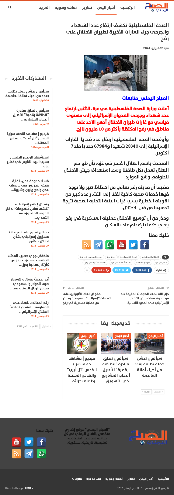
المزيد (44, 7)
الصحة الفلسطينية (128, 257)
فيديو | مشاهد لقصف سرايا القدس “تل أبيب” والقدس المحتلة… (28, 138)
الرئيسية (127, 7)
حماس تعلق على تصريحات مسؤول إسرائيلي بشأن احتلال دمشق (29, 237)
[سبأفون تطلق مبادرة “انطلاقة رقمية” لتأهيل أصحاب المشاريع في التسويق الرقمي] (116, 343)
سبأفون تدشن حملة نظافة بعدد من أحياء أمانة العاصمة (27, 93)
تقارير (87, 7)
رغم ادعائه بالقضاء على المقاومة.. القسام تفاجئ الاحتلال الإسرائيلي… (29, 307)
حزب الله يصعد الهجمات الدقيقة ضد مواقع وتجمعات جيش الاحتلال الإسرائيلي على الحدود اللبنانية (145, 298)
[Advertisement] (28, 43)
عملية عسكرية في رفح (95, 262)
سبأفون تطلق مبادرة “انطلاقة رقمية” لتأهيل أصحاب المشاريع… (31, 115)
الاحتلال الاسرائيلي (150, 257)
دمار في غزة (161, 262)
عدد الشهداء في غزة (121, 262)
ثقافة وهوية (66, 7)
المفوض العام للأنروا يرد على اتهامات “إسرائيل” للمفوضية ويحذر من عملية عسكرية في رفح (87, 298)
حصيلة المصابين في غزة (91, 257)
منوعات (77, 479)
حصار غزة (111, 257)
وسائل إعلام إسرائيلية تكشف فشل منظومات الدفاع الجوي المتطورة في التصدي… (27, 211)
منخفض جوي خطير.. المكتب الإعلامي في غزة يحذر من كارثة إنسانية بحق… (28, 260)
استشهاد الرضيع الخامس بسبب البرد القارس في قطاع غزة (28, 162)
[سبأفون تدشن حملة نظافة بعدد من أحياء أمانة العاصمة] (149, 343)
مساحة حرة (93, 479)
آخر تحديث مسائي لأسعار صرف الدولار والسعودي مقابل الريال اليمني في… (29, 284)
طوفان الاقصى (143, 262)
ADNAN (29, 488)
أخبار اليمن (106, 7)
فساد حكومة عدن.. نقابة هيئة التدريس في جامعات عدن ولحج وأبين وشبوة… (29, 185)
